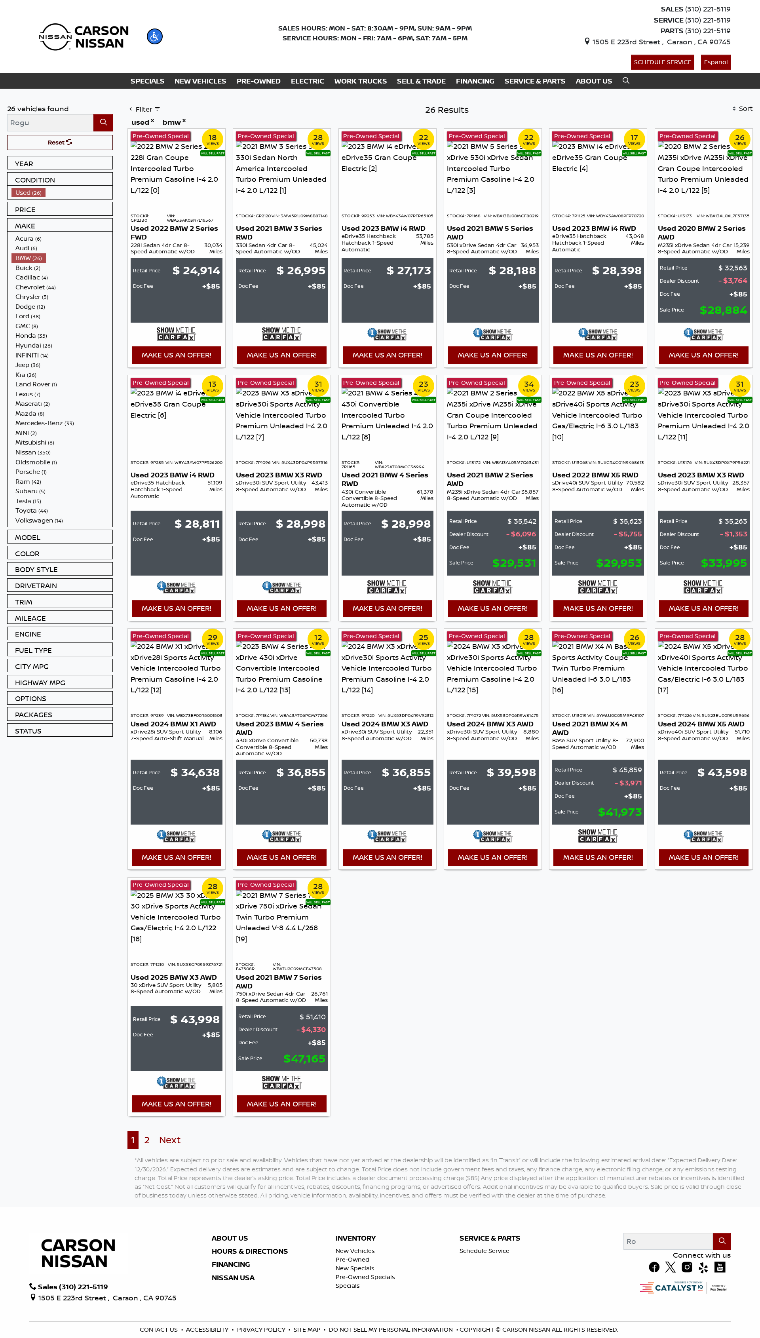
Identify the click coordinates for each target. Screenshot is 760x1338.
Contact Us (159, 1329)
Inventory (356, 1238)
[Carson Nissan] (82, 35)
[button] (155, 36)
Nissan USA (233, 1278)
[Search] (103, 122)
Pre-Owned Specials (365, 1277)
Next (170, 1139)
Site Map (307, 1329)
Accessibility (207, 1329)
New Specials (355, 1268)
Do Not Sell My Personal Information (391, 1329)
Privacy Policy (261, 1329)
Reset (57, 142)
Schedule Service (663, 62)
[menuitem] (62, 193)
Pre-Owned (352, 1259)
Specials (348, 1285)
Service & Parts (490, 1238)
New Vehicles (355, 1251)
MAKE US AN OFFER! (176, 355)
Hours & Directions (250, 1251)
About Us (230, 1238)
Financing (231, 1264)
